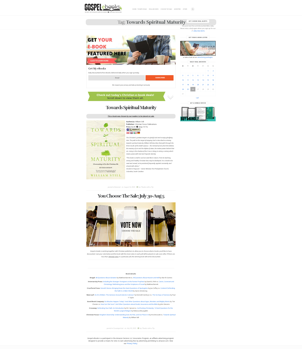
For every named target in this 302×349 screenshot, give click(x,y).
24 (183, 89)
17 (183, 85)
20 (198, 85)
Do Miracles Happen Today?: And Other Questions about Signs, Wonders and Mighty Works (137, 301)
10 (183, 80)
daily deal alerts (199, 31)
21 (203, 85)
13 (198, 80)
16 (213, 80)
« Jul (197, 98)
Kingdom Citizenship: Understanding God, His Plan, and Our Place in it (124, 315)
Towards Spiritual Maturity (131, 108)
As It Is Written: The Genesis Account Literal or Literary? (114, 295)
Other (185, 9)
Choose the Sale (166, 9)
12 (193, 80)
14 (203, 80)
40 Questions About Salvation (106, 278)
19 (193, 85)
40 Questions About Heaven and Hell (146, 278)
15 (208, 80)
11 (188, 80)
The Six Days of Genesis (161, 295)
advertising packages (205, 57)
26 (193, 89)
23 (213, 85)
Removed (117, 187)
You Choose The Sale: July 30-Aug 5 (131, 196)
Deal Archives (153, 9)
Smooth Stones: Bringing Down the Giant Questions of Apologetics (124, 288)
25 (188, 89)
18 (188, 85)
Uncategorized (118, 328)
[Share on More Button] (147, 182)
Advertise (177, 9)
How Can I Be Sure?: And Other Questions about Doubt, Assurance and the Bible (129, 304)
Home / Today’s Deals (139, 9)
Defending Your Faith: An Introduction (110, 308)
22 (208, 85)
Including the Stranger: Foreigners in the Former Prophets (123, 281)
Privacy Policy (132, 343)
